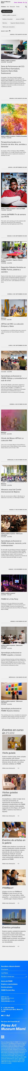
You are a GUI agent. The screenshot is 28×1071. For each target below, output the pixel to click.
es (26, 2)
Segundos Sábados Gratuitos (18, 23)
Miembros (4, 23)
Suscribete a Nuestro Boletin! (10, 966)
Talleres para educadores (8, 27)
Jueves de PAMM (20, 19)
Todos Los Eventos (6, 11)
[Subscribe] (26, 977)
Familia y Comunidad (7, 19)
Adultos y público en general (9, 15)
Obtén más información (8, 768)
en (23, 2)
